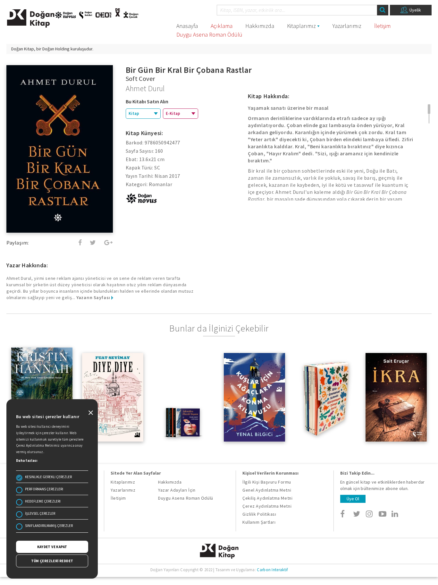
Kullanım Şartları (258, 522)
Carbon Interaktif (272, 569)
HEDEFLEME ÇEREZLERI (43, 501)
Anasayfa (187, 26)
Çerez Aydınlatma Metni (266, 506)
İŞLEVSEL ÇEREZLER (40, 513)
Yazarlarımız (347, 26)
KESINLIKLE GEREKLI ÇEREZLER (48, 477)
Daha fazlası (27, 460)
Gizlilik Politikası (259, 514)
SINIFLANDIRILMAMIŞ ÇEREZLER (49, 525)
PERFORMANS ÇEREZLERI (44, 489)
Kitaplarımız (301, 26)
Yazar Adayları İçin (176, 490)
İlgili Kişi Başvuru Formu (266, 482)
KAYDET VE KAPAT (52, 547)
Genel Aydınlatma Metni (266, 490)
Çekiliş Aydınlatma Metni (267, 498)
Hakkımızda (259, 26)
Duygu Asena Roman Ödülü (209, 34)
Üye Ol (353, 499)
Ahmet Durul (145, 88)
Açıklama (221, 26)
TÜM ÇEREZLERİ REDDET (52, 561)
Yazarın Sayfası (93, 297)
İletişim (382, 26)
